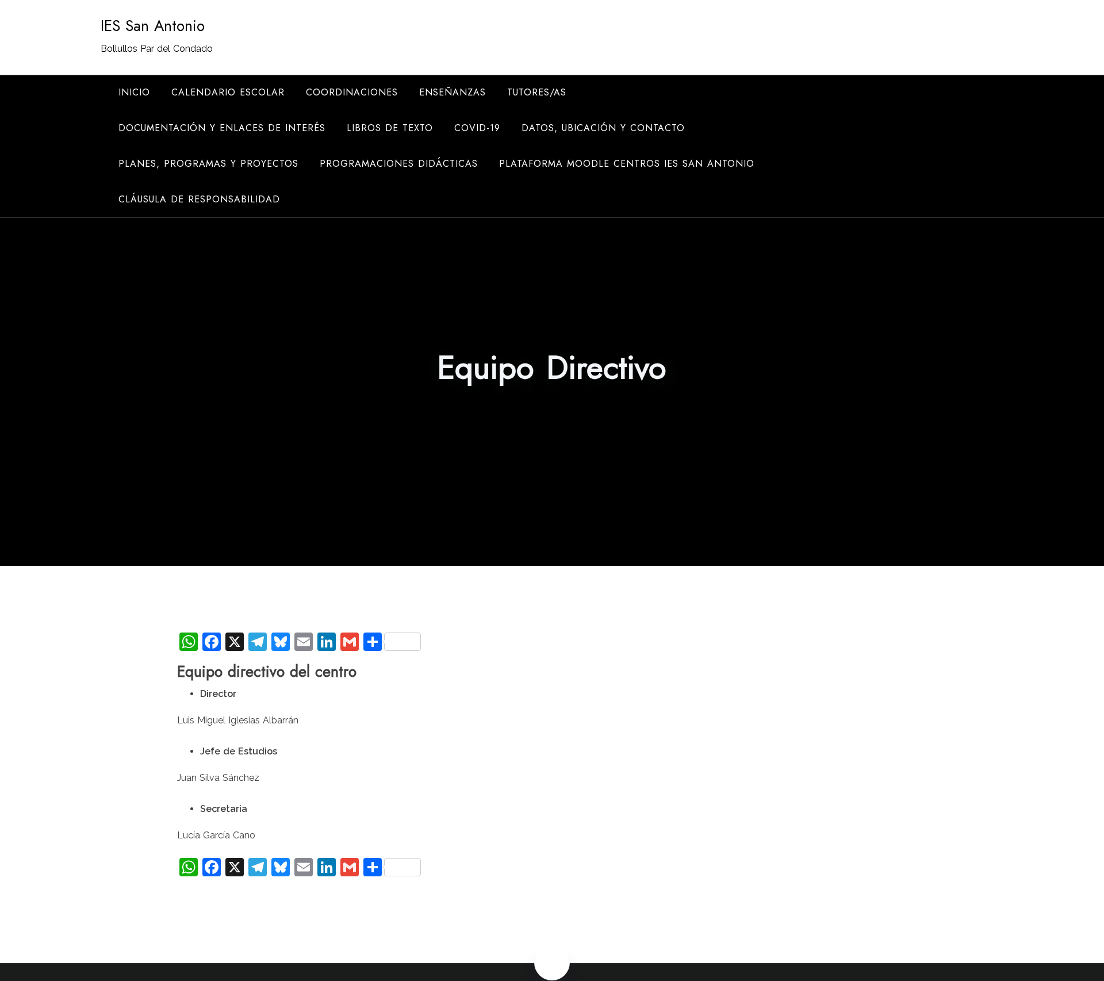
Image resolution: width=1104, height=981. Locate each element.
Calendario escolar (228, 92)
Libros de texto (390, 128)
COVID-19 (477, 128)
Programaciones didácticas (399, 163)
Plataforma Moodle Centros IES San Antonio (626, 163)
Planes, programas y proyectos (208, 163)
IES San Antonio (153, 26)
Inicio (134, 92)
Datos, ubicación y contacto (603, 128)
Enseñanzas (452, 92)
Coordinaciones (352, 92)
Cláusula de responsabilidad (199, 199)
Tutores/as (536, 92)
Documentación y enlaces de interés (221, 128)
